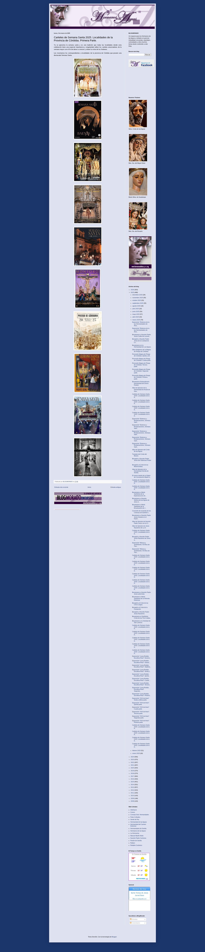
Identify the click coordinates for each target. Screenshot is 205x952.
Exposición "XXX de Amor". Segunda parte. (140, 717)
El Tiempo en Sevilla (139, 854)
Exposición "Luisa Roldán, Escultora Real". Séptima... (141, 666)
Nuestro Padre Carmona (138, 838)
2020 (132, 768)
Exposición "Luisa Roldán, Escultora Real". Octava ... (141, 661)
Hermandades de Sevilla (138, 828)
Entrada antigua (116, 487)
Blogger (114, 937)
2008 (132, 801)
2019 (132, 771)
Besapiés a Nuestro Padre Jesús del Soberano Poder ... (141, 460)
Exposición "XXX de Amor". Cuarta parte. (140, 708)
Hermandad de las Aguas (138, 822)
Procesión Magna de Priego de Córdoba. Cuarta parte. (141, 359)
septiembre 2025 (138, 303)
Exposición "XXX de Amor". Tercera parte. (140, 712)
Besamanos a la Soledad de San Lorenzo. (141, 621)
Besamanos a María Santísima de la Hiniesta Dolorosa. (141, 598)
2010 (132, 795)
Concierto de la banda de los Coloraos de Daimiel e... (141, 511)
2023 (132, 759)
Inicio (89, 487)
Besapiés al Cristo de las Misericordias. (140, 465)
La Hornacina (134, 833)
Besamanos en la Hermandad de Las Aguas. (141, 346)
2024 (132, 757)
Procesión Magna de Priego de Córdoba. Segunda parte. (141, 371)
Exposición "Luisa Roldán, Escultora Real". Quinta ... (141, 675)
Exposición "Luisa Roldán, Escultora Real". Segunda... (140, 689)
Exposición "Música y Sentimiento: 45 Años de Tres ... (141, 544)
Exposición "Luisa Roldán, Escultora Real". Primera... (141, 694)
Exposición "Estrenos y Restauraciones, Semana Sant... (141, 420)
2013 (132, 787)
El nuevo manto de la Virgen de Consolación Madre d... (141, 476)
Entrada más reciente (61, 487)
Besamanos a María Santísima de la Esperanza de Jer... (139, 494)
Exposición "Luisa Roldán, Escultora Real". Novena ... (141, 657)
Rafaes (132, 843)
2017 (132, 776)
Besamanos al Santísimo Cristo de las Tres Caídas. (141, 617)
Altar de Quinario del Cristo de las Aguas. (141, 450)
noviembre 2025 (137, 297)
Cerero (132, 812)
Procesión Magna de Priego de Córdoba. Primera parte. (141, 377)
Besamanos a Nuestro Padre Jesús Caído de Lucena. (141, 335)
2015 (132, 782)
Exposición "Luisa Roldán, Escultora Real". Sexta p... (141, 670)
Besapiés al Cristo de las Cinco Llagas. (140, 604)
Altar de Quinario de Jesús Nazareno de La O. (140, 526)
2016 (132, 779)
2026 (132, 290)
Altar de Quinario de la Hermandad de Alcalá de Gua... (141, 389)
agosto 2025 (136, 306)
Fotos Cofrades (135, 817)
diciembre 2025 (137, 295)
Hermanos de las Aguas (138, 831)
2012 (132, 790)
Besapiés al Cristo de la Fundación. (139, 608)
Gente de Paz (134, 819)
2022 (132, 762)
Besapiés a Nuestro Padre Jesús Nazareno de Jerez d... (141, 538)
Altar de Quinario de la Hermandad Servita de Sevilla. (140, 471)
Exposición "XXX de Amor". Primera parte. (140, 721)
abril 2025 (135, 317)
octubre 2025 (136, 300)
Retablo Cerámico (136, 845)
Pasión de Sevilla (136, 840)
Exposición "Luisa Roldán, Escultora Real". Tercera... (141, 684)
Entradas (134, 919)
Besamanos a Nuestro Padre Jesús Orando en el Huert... (141, 517)
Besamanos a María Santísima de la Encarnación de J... (139, 506)
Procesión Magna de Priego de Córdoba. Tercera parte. (141, 364)
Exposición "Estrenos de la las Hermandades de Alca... (140, 323)
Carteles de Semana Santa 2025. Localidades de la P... (141, 395)
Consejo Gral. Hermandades (139, 814)
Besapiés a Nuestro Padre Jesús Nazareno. (140, 612)
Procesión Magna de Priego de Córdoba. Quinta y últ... (141, 355)
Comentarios (135, 923)
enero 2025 (136, 753)
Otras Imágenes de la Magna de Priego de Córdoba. (141, 350)
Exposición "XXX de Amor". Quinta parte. (140, 703)
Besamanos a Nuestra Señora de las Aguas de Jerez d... (140, 500)
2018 (132, 773)
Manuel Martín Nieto (136, 836)
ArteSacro (133, 810)
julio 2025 (135, 309)
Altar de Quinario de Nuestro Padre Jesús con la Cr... (141, 522)
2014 (132, 784)
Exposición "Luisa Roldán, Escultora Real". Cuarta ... (141, 679)
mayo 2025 (136, 314)
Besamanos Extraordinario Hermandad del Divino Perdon (140, 383)
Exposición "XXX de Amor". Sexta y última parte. (140, 699)
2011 (132, 793)
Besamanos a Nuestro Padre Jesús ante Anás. (141, 593)
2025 (132, 292)
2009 (132, 798)
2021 (132, 765)
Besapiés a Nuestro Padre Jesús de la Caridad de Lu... (140, 340)
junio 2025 (136, 311)
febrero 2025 (136, 750)
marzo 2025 (136, 320)
